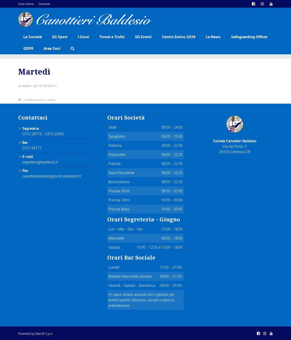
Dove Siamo (26, 4)
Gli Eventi (143, 36)
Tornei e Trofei (112, 36)
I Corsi (83, 36)
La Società (32, 36)
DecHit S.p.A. (44, 333)
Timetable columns (34, 99)
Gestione (44, 4)
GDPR (28, 48)
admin (26, 86)
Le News (213, 36)
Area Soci (52, 48)
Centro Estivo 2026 (179, 36)
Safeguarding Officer (249, 36)
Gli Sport (60, 36)
